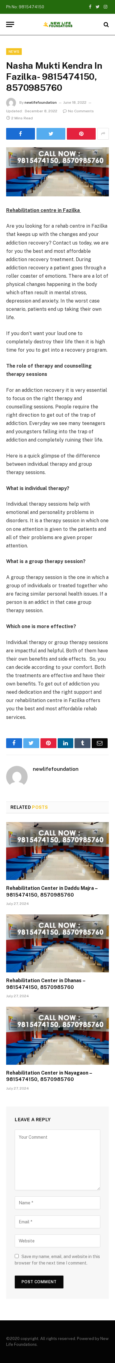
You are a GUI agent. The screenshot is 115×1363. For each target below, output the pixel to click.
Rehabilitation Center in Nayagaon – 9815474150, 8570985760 (49, 1076)
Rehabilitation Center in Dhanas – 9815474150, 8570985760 (45, 984)
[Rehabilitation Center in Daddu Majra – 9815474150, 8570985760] (57, 851)
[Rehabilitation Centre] (57, 24)
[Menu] (10, 24)
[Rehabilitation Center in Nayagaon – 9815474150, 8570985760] (57, 1035)
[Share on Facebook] (20, 134)
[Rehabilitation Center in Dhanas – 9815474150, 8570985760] (57, 943)
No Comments (81, 111)
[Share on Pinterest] (81, 134)
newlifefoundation (41, 102)
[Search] (105, 24)
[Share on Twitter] (50, 134)
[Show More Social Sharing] (103, 134)
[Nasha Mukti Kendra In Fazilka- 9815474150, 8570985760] (57, 171)
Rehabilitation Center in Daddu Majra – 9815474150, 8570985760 (52, 891)
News (14, 51)
